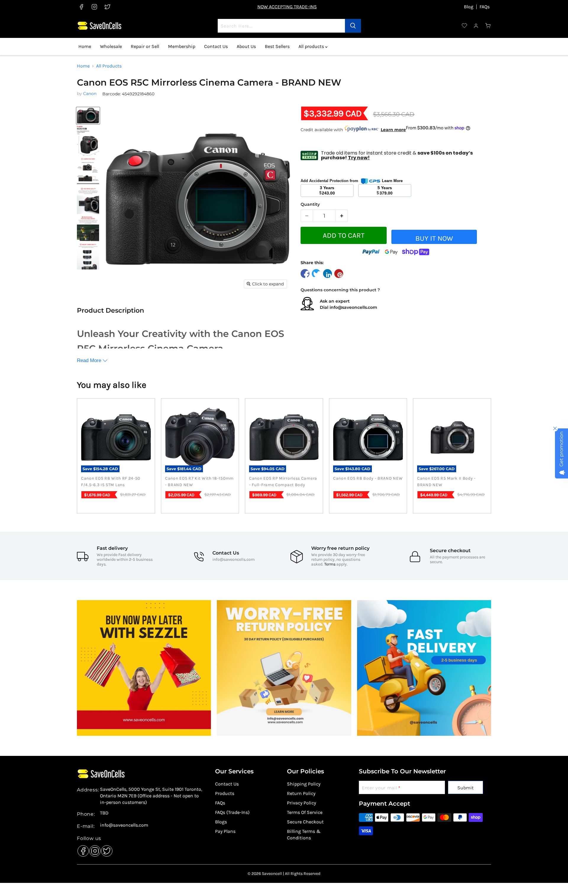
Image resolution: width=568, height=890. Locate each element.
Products (224, 793)
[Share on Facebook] (305, 273)
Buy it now (434, 238)
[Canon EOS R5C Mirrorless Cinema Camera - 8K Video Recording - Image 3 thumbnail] (88, 171)
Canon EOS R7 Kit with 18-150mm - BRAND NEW (199, 481)
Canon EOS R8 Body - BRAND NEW (368, 478)
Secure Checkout (305, 822)
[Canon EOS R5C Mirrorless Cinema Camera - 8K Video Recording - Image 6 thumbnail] (88, 256)
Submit (465, 788)
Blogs (221, 822)
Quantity (310, 204)
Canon (89, 93)
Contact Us (216, 46)
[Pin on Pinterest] (338, 273)
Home (84, 46)
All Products (109, 66)
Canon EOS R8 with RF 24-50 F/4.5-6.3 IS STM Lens (110, 481)
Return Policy (301, 793)
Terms (329, 564)
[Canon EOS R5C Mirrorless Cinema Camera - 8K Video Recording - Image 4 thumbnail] (88, 200)
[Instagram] (93, 849)
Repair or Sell (145, 46)
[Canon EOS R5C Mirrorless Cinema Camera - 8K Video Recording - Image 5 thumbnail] (88, 229)
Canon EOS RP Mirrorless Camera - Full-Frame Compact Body (283, 481)
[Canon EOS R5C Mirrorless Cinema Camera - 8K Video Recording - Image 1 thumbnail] (88, 115)
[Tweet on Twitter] (316, 273)
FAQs (485, 6)
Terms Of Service (304, 812)
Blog (468, 6)
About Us (246, 46)
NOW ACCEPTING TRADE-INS (287, 6)
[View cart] (488, 26)
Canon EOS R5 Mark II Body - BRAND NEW (446, 481)
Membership (181, 46)
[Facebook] (82, 849)
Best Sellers (277, 46)
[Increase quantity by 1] (342, 216)
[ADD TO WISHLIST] (486, 239)
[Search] (353, 26)
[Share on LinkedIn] (327, 273)
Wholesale (111, 46)
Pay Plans (225, 831)
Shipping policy (303, 784)
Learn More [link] (392, 181)
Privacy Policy (301, 803)
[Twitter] (105, 849)
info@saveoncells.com (353, 307)
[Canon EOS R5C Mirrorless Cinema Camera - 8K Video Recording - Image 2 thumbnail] (88, 140)
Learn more (393, 129)
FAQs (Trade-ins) (232, 812)
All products (311, 46)
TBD (104, 813)
